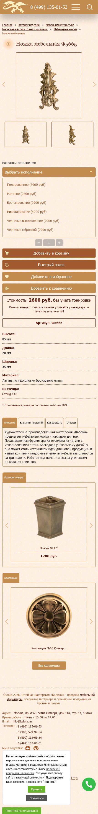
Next (94, 84)
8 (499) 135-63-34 (30, 737)
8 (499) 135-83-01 (30, 743)
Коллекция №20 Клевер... (49, 648)
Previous (3, 84)
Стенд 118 (9, 394)
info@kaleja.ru (22, 721)
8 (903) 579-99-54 (30, 732)
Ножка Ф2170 (49, 548)
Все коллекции (49, 665)
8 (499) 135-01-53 (48, 7)
